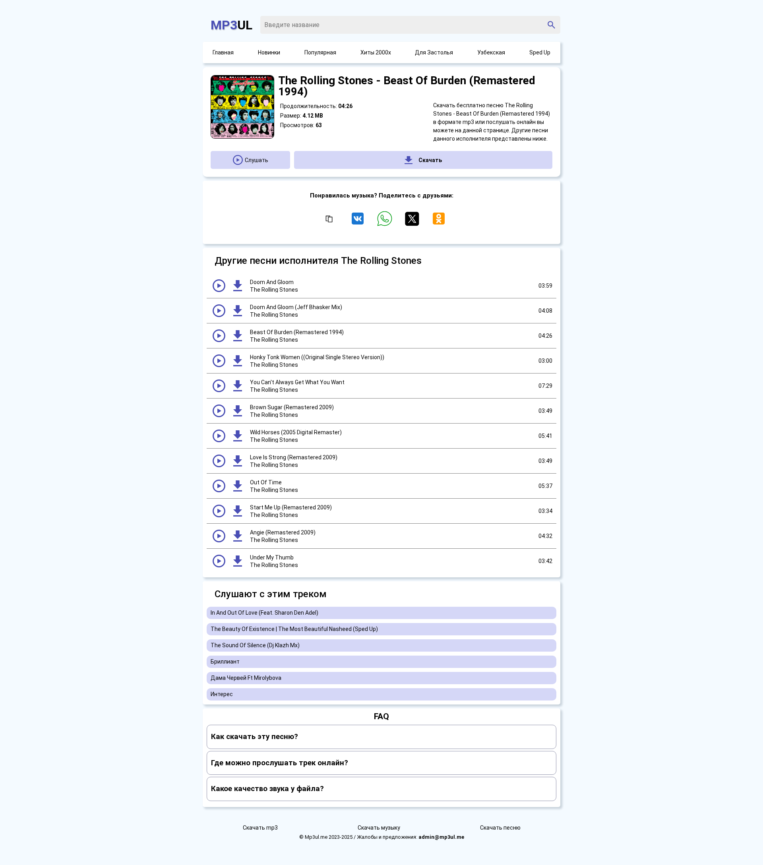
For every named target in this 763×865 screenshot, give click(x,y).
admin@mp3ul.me (441, 837)
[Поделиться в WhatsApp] (386, 222)
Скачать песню (500, 827)
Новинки (269, 52)
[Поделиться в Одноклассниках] (439, 222)
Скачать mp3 (260, 827)
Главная (223, 52)
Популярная (320, 52)
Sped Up (539, 52)
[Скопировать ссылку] (329, 219)
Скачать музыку (379, 827)
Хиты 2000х (375, 52)
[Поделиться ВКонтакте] (359, 222)
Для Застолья (434, 52)
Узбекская (491, 52)
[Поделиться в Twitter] (413, 222)
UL (231, 25)
